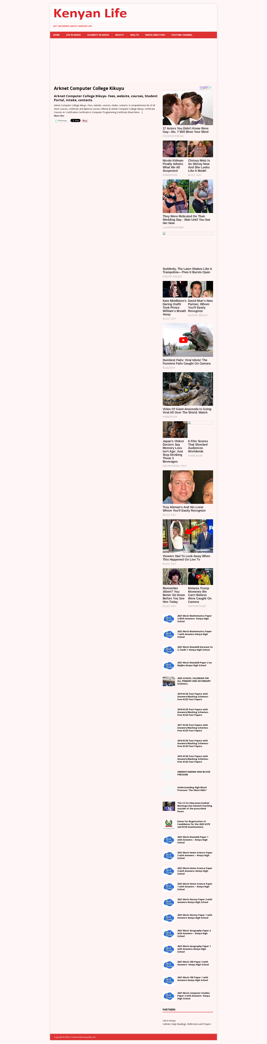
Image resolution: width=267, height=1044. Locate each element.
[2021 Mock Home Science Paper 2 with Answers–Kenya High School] (169, 874)
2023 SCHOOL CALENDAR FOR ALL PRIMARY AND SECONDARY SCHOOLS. (194, 681)
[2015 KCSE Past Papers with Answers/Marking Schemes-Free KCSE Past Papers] (169, 762)
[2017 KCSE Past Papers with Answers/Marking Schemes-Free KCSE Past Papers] (169, 731)
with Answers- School (194, 916)
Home (56, 34)
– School (194, 871)
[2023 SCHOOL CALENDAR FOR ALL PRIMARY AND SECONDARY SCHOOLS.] (169, 684)
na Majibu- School (194, 664)
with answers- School (194, 901)
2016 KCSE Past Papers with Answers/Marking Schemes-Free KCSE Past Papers (193, 743)
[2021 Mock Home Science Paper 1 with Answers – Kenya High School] (169, 889)
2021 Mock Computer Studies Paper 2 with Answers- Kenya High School (193, 995)
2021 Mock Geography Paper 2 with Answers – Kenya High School (194, 933)
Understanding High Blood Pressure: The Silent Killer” (192, 789)
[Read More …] (135, 112)
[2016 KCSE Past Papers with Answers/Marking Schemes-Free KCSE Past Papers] (169, 746)
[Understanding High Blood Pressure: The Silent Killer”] (169, 793)
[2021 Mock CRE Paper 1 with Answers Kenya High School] (169, 983)
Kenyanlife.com (89, 1037)
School (192, 839)
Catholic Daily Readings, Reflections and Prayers (187, 1024)
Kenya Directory (155, 34)
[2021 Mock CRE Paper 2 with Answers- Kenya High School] (169, 967)
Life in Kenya (73, 34)
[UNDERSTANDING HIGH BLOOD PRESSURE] (169, 777)
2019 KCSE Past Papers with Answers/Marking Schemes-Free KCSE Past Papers (193, 696)
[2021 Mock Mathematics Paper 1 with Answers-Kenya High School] (169, 637)
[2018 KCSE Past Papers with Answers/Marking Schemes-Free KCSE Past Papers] (169, 715)
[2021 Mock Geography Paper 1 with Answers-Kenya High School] (169, 952)
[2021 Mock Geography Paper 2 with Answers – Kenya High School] (169, 936)
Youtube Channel (182, 34)
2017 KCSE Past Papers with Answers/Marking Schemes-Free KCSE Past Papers (193, 727)
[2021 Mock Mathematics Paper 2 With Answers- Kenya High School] (169, 621)
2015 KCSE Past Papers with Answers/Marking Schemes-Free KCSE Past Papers (193, 759)
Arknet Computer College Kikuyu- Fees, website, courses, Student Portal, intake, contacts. (106, 98)
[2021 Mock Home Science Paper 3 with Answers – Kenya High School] (169, 858)
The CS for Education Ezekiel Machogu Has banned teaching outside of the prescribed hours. (194, 807)
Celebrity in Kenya (98, 34)
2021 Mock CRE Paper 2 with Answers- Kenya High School (193, 963)
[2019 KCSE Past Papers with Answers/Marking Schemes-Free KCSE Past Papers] (169, 699)
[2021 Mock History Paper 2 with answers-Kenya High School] (169, 905)
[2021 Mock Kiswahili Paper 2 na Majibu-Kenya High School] (169, 668)
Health (134, 34)
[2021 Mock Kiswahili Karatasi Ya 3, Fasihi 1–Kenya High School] (169, 653)
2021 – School (195, 648)
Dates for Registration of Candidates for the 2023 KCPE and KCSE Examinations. (193, 824)
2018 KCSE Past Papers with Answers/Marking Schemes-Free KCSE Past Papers (193, 712)
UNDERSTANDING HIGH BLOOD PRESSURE (193, 773)
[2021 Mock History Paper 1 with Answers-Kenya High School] (169, 921)
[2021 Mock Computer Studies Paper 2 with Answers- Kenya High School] (169, 999)
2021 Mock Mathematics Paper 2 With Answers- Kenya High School (194, 618)
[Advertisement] (133, 60)
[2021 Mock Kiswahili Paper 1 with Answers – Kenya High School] (169, 843)
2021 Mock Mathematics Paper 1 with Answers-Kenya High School (194, 634)
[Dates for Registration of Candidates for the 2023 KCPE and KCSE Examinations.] (169, 827)
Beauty (119, 34)
